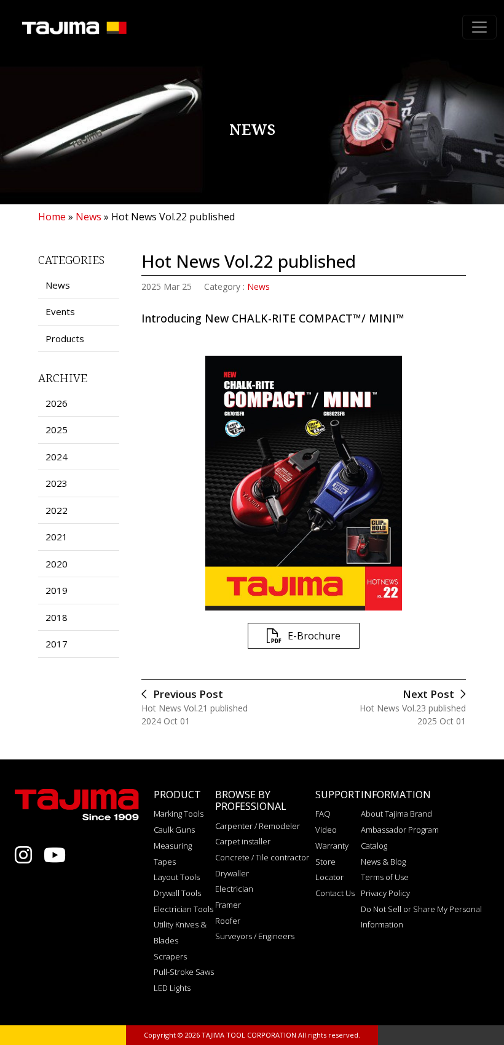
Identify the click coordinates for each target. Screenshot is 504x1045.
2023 (56, 483)
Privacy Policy (385, 893)
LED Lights (172, 987)
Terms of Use (385, 877)
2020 (56, 564)
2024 (56, 456)
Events (60, 311)
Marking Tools (178, 813)
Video (326, 829)
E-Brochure (314, 636)
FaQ (323, 813)
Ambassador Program (400, 829)
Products (64, 338)
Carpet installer (242, 841)
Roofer (227, 920)
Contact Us (335, 893)
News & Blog (383, 861)
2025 (56, 429)
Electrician (234, 888)
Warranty (331, 845)
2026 (56, 403)
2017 (56, 644)
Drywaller (232, 873)
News (258, 286)
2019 (56, 590)
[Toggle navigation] (479, 27)
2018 (56, 617)
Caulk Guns (174, 829)
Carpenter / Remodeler (257, 825)
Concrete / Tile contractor (262, 857)
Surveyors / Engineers (254, 936)
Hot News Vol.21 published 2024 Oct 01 (194, 707)
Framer (228, 904)
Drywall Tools (177, 893)
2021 (56, 537)
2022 (56, 510)
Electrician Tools (183, 909)
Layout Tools (177, 877)
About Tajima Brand (396, 813)
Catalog (374, 845)
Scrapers (170, 956)
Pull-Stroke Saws (184, 971)
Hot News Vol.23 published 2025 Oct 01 (413, 707)
